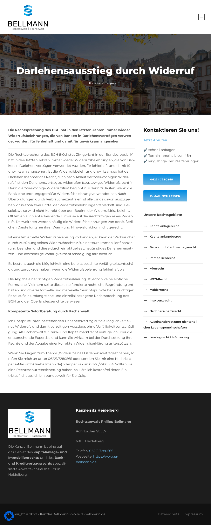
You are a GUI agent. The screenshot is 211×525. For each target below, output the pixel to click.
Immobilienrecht (162, 258)
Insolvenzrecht (161, 300)
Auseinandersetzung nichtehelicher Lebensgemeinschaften (170, 324)
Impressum (193, 514)
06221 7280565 (101, 451)
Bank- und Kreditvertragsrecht (173, 247)
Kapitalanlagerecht (105, 83)
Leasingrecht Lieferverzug (169, 337)
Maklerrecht (159, 290)
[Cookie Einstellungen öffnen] (9, 520)
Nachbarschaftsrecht (165, 311)
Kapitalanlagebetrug (165, 236)
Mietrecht (157, 268)
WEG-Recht (158, 279)
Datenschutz (168, 514)
